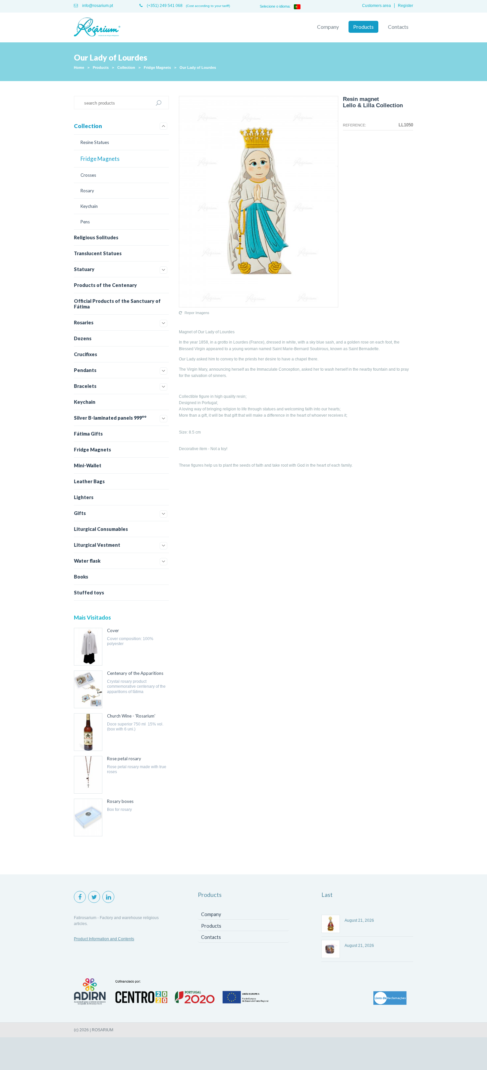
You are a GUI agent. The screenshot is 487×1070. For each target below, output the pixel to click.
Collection (126, 68)
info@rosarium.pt (97, 5)
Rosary (87, 190)
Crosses (88, 175)
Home (79, 68)
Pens (85, 221)
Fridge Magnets (157, 68)
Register (405, 5)
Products (363, 27)
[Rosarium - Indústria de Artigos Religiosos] (97, 27)
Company (328, 27)
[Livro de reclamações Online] (390, 998)
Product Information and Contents (104, 939)
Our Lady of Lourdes (198, 68)
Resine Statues (95, 142)
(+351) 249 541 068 (164, 5)
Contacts (398, 27)
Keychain (89, 206)
